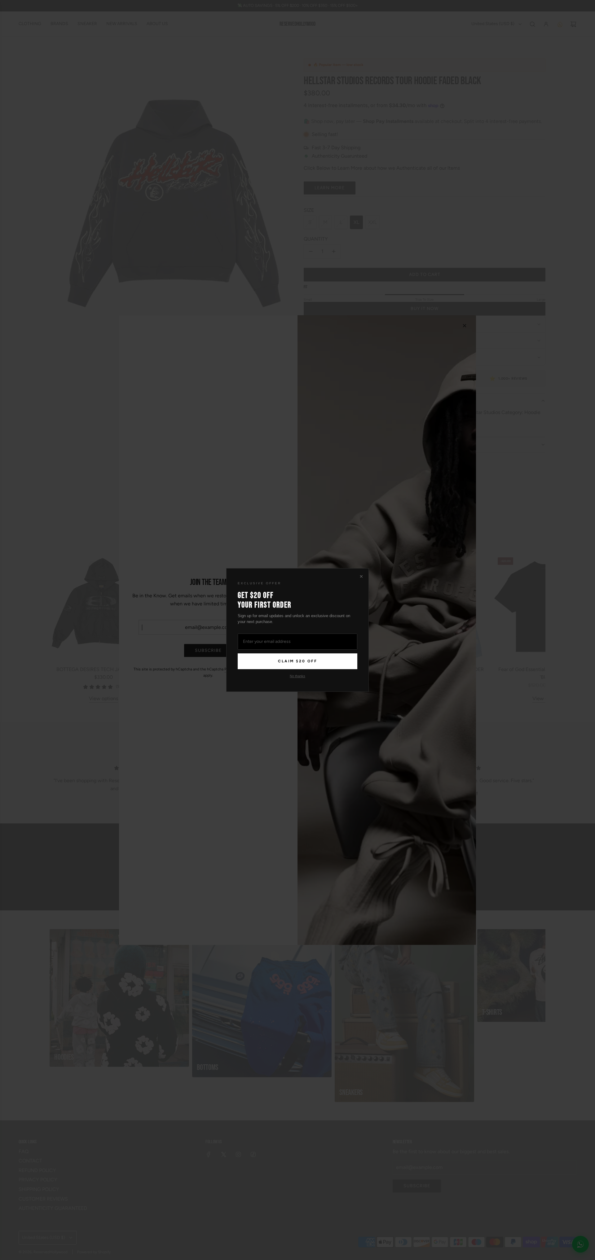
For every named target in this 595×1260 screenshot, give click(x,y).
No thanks (297, 676)
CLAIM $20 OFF (297, 661)
